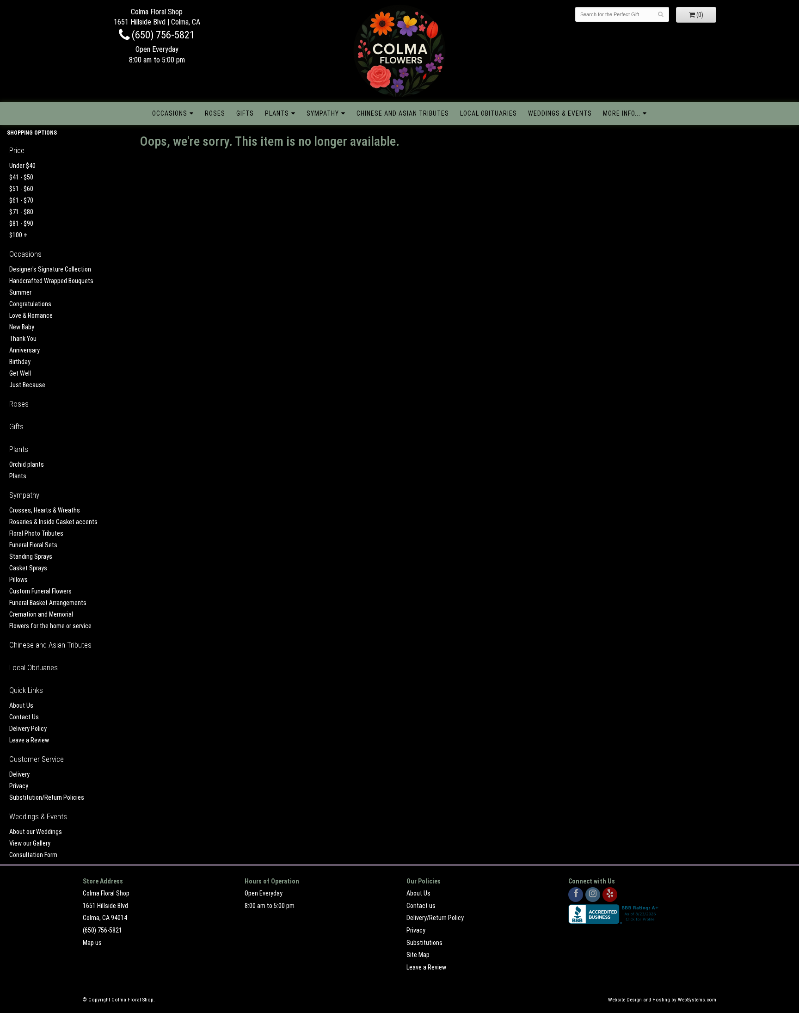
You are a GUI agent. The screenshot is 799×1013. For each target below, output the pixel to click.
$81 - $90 (21, 223)
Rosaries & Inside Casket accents (53, 521)
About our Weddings (35, 831)
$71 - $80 (21, 212)
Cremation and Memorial (41, 614)
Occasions (169, 113)
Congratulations (30, 304)
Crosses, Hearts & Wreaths (44, 510)
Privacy (18, 786)
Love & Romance (31, 315)
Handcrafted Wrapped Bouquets (51, 280)
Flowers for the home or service (50, 626)
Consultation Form (33, 855)
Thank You (23, 338)
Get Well (20, 373)
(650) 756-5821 (162, 35)
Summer (20, 292)
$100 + (18, 235)
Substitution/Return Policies (46, 797)
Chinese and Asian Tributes (402, 113)
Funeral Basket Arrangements (47, 602)
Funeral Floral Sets (33, 545)
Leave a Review (29, 740)
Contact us (421, 905)
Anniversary (24, 350)
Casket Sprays (28, 568)
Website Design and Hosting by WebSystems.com (662, 1000)
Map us (92, 942)
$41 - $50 (21, 177)
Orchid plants (26, 464)
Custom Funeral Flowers (40, 591)
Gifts (245, 113)
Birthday (20, 361)
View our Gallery (29, 843)
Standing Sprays (30, 556)
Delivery (19, 774)
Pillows (18, 579)
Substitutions (424, 942)
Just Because (27, 385)
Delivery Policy (28, 728)
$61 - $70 (21, 200)
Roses (215, 113)
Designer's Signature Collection (50, 269)
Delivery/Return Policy (435, 917)
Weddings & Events (560, 113)
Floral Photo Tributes (36, 533)
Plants (277, 113)
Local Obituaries (488, 113)
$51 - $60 (21, 188)
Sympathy (323, 113)
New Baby (21, 327)
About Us (21, 705)
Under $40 (22, 165)
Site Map (418, 954)
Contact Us (24, 717)
